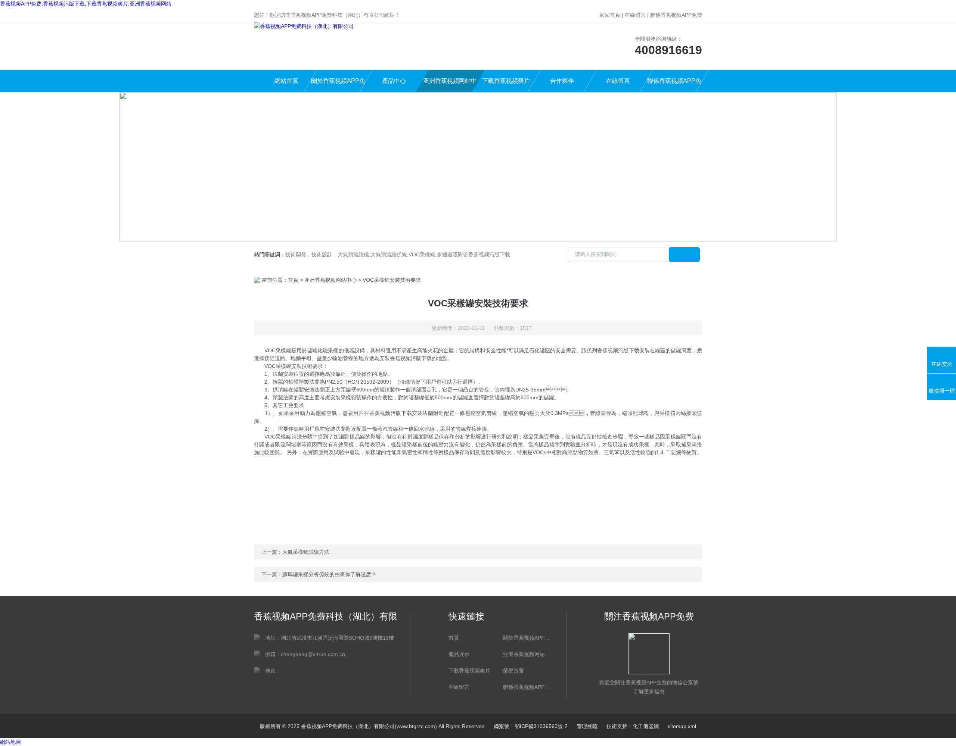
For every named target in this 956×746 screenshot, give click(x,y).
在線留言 (635, 15)
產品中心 (394, 81)
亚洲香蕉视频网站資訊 (526, 654)
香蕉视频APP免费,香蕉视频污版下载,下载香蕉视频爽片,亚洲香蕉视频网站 (85, 4)
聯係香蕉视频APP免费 (676, 15)
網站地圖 (10, 742)
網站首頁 (286, 81)
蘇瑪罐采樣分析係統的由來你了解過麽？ (329, 574)
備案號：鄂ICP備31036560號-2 (531, 726)
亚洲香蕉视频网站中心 (450, 85)
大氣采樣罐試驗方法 (305, 552)
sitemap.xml (682, 726)
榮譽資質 (513, 671)
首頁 (293, 280)
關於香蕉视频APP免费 (338, 85)
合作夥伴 (562, 81)
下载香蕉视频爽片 (506, 81)
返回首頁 (609, 15)
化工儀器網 (646, 726)
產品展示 (458, 654)
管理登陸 (587, 726)
